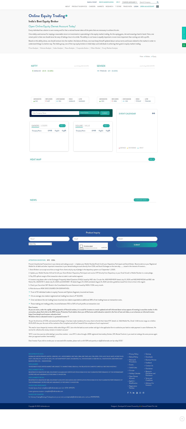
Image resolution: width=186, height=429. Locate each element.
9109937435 (95, 397)
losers (44, 125)
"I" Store (118, 6)
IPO (117, 2)
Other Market (95, 48)
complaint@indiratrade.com (54, 391)
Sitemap (148, 354)
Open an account (147, 6)
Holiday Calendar (134, 373)
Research (109, 6)
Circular (131, 371)
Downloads (149, 357)
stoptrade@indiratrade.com (75, 397)
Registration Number (133, 387)
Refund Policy (133, 357)
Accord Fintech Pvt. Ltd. (149, 406)
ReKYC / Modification (133, 382)
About (67, 6)
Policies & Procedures (132, 361)
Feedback (149, 363)
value (87, 125)
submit (104, 113)
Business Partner (151, 360)
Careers (92, 6)
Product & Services (79, 6)
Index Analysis (58, 48)
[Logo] (33, 5)
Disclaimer (149, 369)
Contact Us (149, 366)
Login (136, 6)
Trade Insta (127, 6)
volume (79, 125)
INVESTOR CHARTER (36, 394)
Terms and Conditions (149, 379)
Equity (154, 56)
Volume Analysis (45, 48)
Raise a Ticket (92, 2)
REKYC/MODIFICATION (106, 2)
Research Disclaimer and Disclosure (150, 374)
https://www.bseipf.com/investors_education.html (45, 314)
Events (131, 365)
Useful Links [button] (133, 368)
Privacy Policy (133, 354)
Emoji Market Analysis (110, 48)
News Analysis (69, 48)
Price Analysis (33, 48)
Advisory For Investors (150, 384)
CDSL (53, 260)
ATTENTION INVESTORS (37, 260)
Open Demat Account (133, 377)
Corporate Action (82, 48)
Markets (100, 6)
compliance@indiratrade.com (51, 388)
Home (141, 56)
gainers (35, 125)
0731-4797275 (70, 388)
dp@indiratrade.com (106, 340)
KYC (48, 260)
